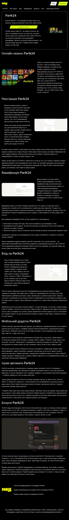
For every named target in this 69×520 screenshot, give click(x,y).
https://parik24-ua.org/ (45, 71)
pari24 (19, 125)
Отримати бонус (24, 27)
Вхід (53, 3)
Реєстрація (62, 3)
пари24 (17, 241)
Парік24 (8, 154)
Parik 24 (48, 184)
